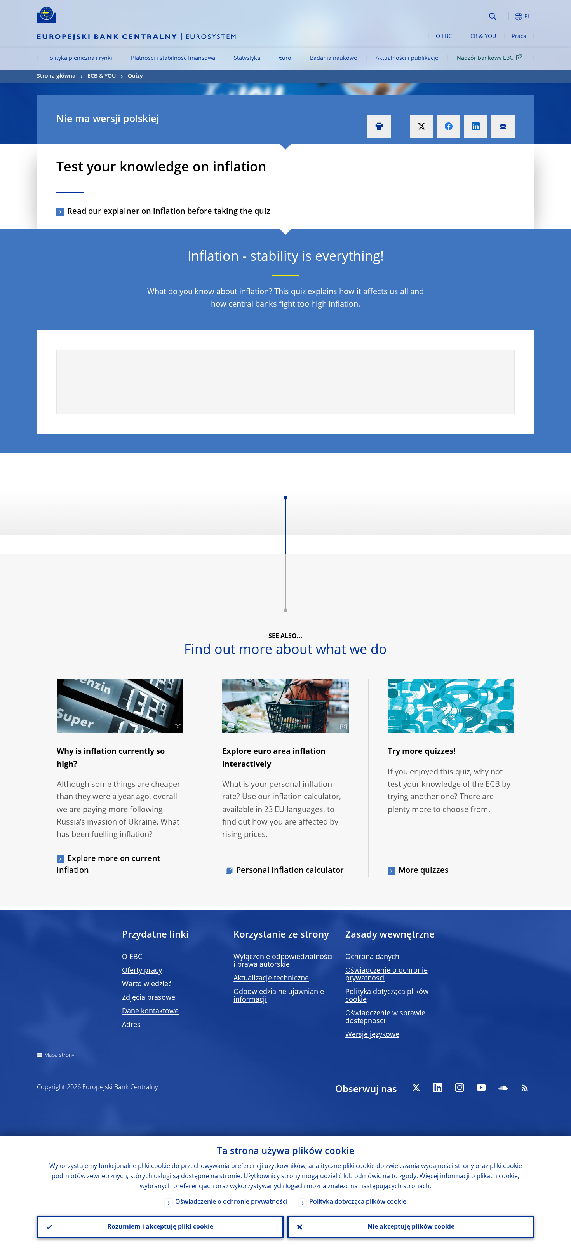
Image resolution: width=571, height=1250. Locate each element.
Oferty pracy (142, 970)
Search (492, 16)
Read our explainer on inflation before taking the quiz (168, 212)
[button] (507, 16)
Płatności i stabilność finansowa (173, 58)
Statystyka (247, 58)
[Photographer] (176, 726)
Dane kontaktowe (150, 1011)
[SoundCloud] (503, 1087)
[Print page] (379, 126)
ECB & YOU (481, 36)
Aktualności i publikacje (407, 58)
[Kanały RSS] (524, 1087)
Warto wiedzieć (147, 984)
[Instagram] (459, 1087)
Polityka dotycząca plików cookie (357, 1202)
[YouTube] (481, 1087)
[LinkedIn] (437, 1087)
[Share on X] (421, 126)
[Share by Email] (503, 126)
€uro (285, 58)
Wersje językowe (372, 1034)
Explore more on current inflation (108, 865)
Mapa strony (59, 1055)
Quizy (135, 76)
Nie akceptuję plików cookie (410, 1227)
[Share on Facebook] (448, 126)
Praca (519, 36)
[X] (416, 1087)
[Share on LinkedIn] (475, 126)
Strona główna (56, 76)
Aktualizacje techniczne (271, 978)
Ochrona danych (372, 957)
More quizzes (424, 871)
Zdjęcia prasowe (148, 997)
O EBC (444, 36)
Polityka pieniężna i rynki (79, 58)
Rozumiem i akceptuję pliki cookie (160, 1227)
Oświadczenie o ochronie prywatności (231, 1202)
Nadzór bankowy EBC (485, 58)
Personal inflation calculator (290, 871)
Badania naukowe (333, 58)
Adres (131, 1025)
